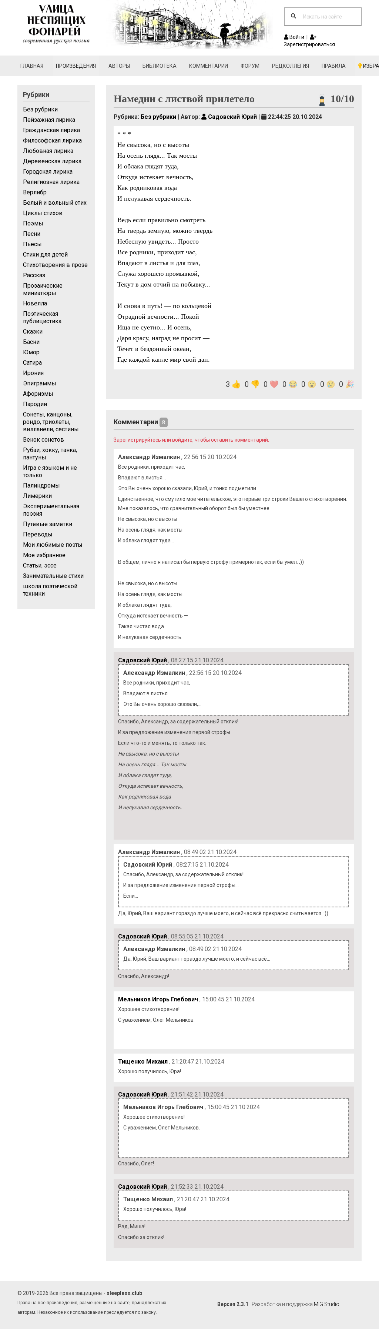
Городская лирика (48, 171)
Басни (31, 341)
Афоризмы (38, 393)
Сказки (33, 331)
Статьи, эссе (40, 565)
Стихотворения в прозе (55, 264)
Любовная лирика (48, 150)
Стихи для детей (45, 254)
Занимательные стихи (53, 575)
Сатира (32, 362)
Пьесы (32, 244)
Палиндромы (41, 485)
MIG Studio (326, 1304)
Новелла (35, 303)
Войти (296, 37)
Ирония (33, 372)
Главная (31, 66)
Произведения (76, 66)
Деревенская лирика (52, 161)
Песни (31, 233)
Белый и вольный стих (55, 202)
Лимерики (37, 495)
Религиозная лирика (51, 181)
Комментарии (208, 66)
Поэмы (33, 223)
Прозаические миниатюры (43, 289)
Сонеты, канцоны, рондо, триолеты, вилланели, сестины (51, 422)
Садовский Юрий (232, 116)
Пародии (35, 404)
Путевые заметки (47, 524)
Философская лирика (52, 140)
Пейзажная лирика (49, 119)
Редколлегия (290, 66)
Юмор (31, 352)
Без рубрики (40, 109)
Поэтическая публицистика (42, 317)
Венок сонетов (43, 439)
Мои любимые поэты (53, 544)
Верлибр (35, 192)
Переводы (38, 534)
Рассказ (34, 275)
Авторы (119, 66)
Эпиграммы (39, 383)
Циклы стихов (43, 213)
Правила (334, 66)
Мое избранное (44, 555)
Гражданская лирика (51, 130)
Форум (250, 66)
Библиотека (159, 66)
